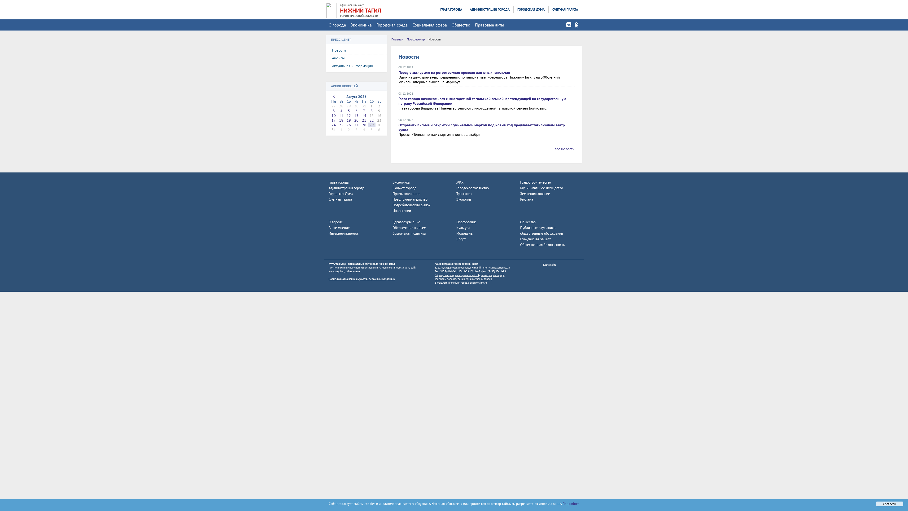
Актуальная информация (352, 65)
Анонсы (338, 58)
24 (334, 125)
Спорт (461, 239)
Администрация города (490, 9)
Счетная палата (565, 9)
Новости (339, 50)
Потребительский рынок (411, 205)
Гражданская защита (535, 239)
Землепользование (535, 193)
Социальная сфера (429, 25)
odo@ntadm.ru (478, 282)
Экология (463, 199)
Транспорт (464, 193)
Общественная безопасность (542, 244)
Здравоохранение (406, 222)
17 (334, 120)
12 (349, 115)
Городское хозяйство (472, 188)
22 (372, 120)
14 (364, 115)
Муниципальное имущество (541, 188)
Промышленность (406, 193)
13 (356, 115)
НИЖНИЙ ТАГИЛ (360, 10)
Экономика (361, 25)
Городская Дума (531, 9)
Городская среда (392, 25)
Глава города (451, 9)
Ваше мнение (339, 227)
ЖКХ (459, 182)
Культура (463, 227)
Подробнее (570, 504)
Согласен (889, 504)
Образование (466, 222)
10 (334, 115)
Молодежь (464, 233)
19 (349, 120)
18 (341, 120)
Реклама (526, 199)
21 (364, 120)
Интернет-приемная (344, 233)
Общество (461, 25)
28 (364, 125)
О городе (337, 25)
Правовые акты (489, 25)
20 (356, 120)
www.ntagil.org (337, 263)
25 (341, 125)
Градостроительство (535, 182)
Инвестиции (402, 210)
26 (349, 125)
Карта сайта (549, 264)
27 (356, 125)
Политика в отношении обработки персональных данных (362, 279)
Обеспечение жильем (409, 227)
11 (341, 115)
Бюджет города (404, 188)
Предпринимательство (410, 199)
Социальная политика (409, 233)
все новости (565, 148)
